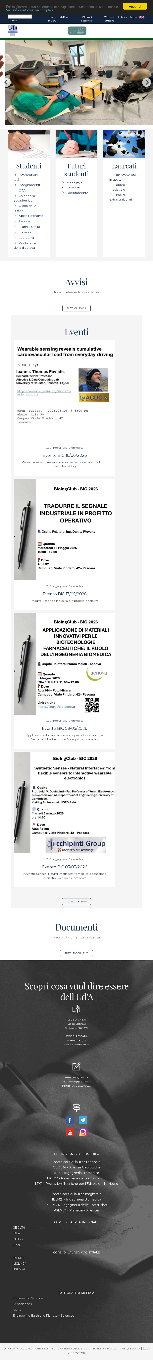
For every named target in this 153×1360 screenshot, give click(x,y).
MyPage (64, 17)
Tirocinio (25, 221)
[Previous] (6, 82)
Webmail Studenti (109, 19)
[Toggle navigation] (140, 31)
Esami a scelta (29, 227)
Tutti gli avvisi (76, 308)
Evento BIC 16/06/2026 (64, 455)
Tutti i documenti (76, 953)
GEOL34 (19, 1227)
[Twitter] (83, 1120)
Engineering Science (28, 1298)
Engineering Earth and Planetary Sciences (43, 1315)
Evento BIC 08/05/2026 (64, 728)
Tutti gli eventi (76, 901)
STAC (17, 1310)
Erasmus (25, 232)
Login (133, 17)
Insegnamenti (29, 185)
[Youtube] (70, 1132)
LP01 (16, 1245)
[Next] (146, 82)
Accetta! (135, 6)
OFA (22, 190)
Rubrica (122, 17)
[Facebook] (70, 1120)
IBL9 (16, 1233)
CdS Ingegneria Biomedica (64, 447)
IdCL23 (18, 1239)
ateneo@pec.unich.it (80, 1081)
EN (141, 17)
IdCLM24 (19, 1263)
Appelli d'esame (31, 216)
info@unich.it (80, 1077)
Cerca (14, 20)
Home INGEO (52, 19)
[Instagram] (83, 1132)
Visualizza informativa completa (29, 9)
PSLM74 (19, 1269)
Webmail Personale (86, 19)
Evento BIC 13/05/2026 (65, 594)
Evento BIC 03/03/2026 (64, 867)
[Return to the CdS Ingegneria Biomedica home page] (76, 31)
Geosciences (22, 1304)
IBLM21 (18, 1258)
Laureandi (26, 238)
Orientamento (77, 193)
